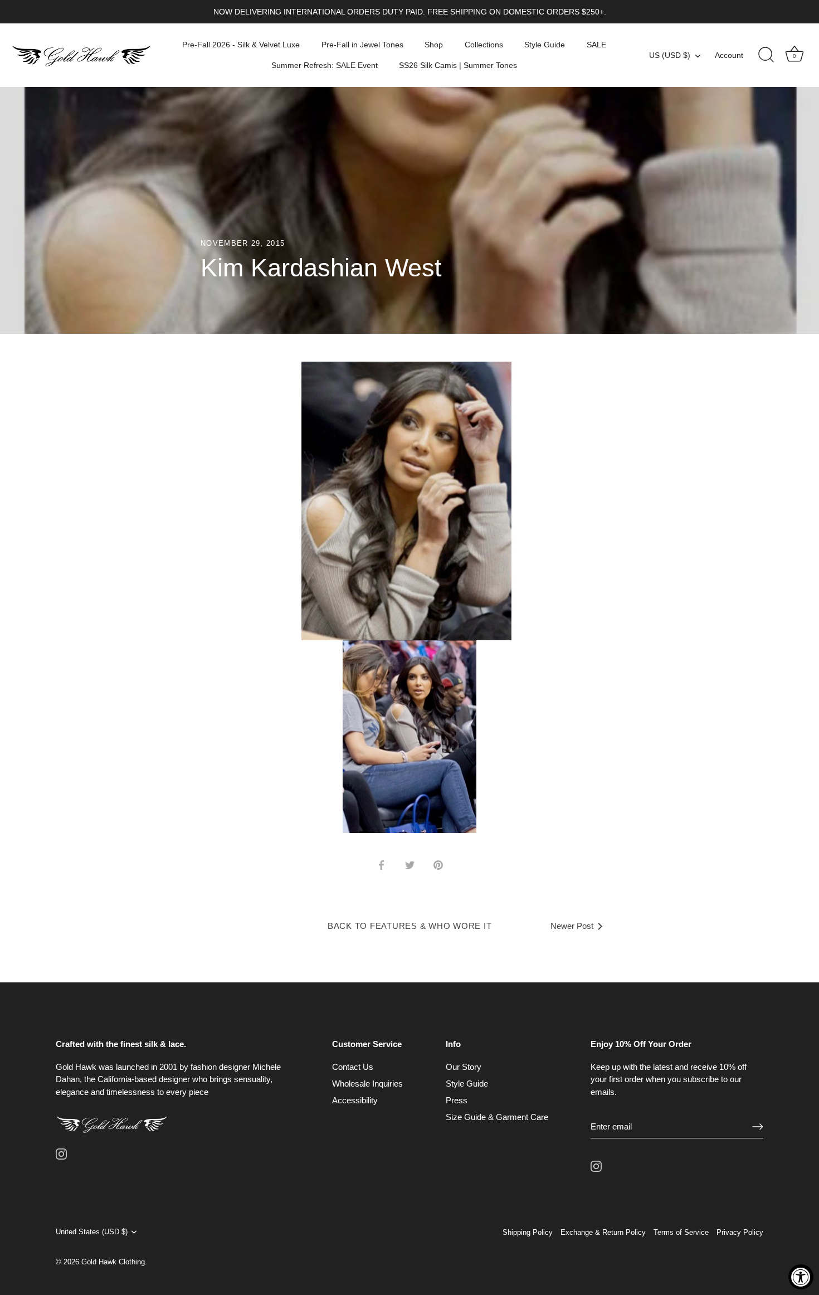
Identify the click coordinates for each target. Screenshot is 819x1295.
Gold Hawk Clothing (113, 1262)
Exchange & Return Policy (603, 1232)
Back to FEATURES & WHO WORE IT (410, 926)
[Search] (766, 55)
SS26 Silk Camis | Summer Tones (458, 65)
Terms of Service (681, 1232)
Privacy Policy (739, 1232)
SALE (596, 44)
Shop (434, 44)
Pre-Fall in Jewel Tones (362, 44)
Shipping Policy (528, 1232)
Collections (484, 44)
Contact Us (352, 1067)
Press (456, 1100)
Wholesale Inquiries (367, 1083)
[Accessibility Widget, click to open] (800, 1276)
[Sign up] (757, 1126)
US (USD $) (669, 55)
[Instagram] (61, 1153)
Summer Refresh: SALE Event (324, 65)
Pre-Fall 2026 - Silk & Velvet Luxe (241, 44)
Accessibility (355, 1100)
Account (729, 55)
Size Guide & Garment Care (497, 1117)
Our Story (463, 1067)
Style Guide (544, 44)
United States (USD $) (92, 1232)
